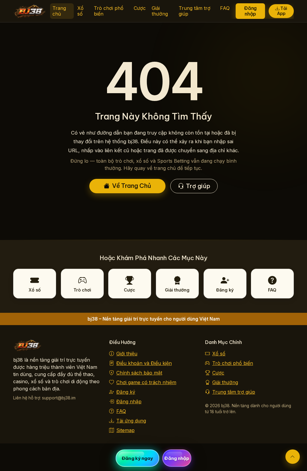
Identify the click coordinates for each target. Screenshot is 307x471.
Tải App (282, 11)
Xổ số (80, 11)
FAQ (225, 8)
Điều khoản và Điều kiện (144, 363)
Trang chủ (59, 11)
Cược (140, 8)
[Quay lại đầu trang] (292, 456)
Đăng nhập (250, 11)
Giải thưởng (160, 11)
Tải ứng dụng (131, 421)
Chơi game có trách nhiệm (146, 382)
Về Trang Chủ (131, 185)
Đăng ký (125, 392)
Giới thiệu (126, 354)
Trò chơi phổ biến (109, 11)
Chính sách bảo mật (139, 373)
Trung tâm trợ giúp (194, 11)
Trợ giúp (198, 186)
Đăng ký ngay (137, 458)
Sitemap (125, 430)
